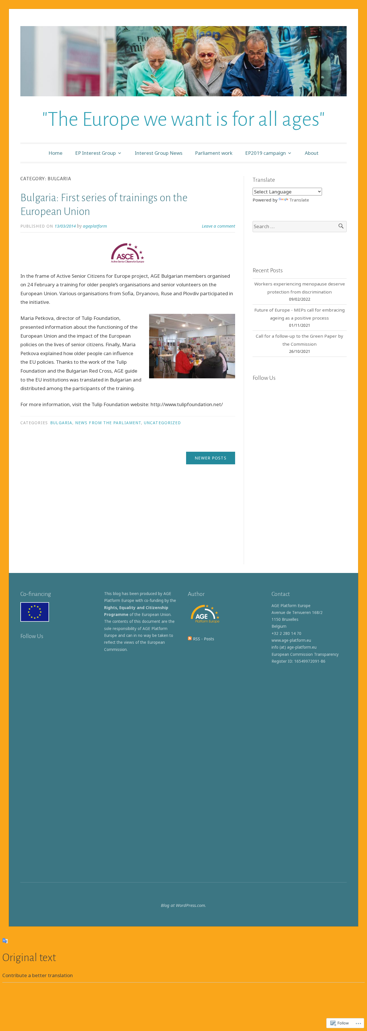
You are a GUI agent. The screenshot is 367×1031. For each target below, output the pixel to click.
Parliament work (214, 153)
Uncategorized (162, 422)
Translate (299, 200)
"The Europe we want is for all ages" (183, 119)
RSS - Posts (203, 638)
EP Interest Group (95, 153)
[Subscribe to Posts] (190, 638)
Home (55, 153)
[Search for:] (300, 226)
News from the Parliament (108, 422)
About (312, 153)
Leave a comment (218, 226)
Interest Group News (158, 153)
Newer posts (210, 458)
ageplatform (95, 226)
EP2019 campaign (265, 153)
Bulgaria (61, 422)
